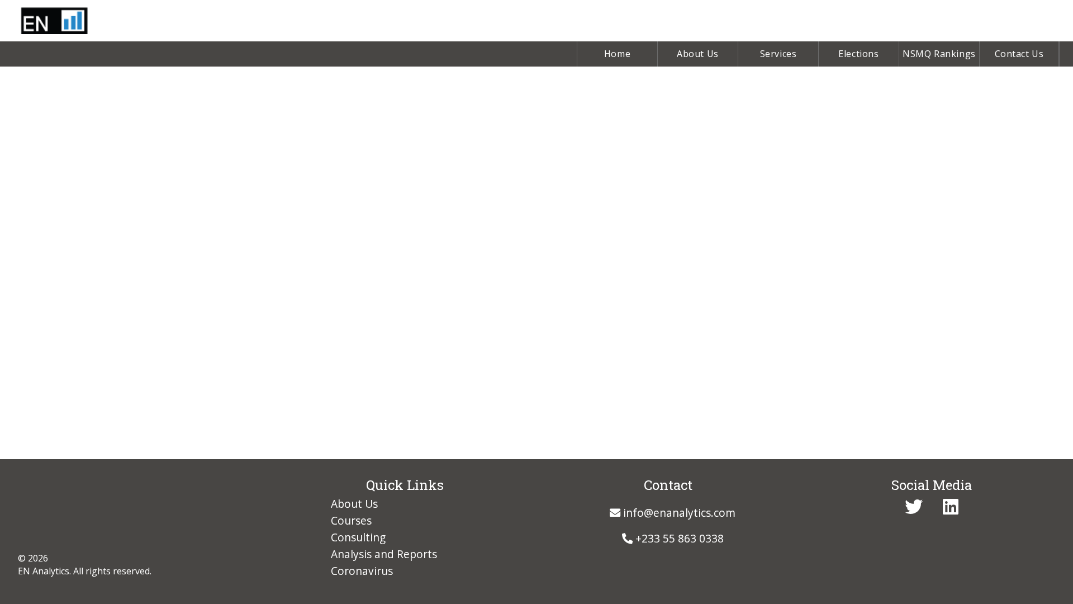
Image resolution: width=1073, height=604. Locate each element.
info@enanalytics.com (677, 512)
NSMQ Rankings (939, 54)
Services (778, 54)
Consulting (358, 537)
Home (617, 54)
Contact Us (1019, 54)
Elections (858, 54)
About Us (698, 54)
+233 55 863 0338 (678, 538)
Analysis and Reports (384, 553)
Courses (351, 520)
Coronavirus (362, 570)
